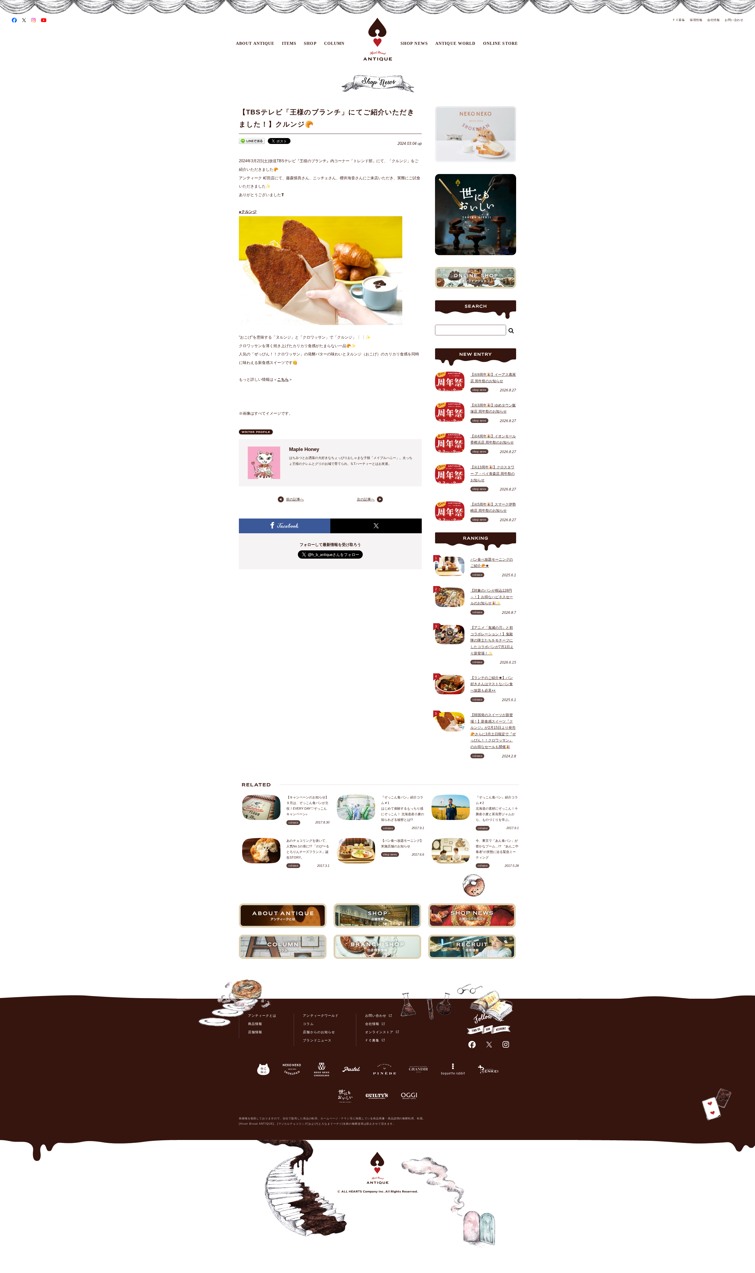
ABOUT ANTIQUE (255, 43)
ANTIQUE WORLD (455, 43)
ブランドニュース (317, 1040)
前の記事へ (295, 499)
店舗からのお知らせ (319, 1032)
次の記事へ (366, 499)
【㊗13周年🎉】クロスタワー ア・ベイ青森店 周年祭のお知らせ (492, 473)
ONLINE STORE (500, 43)
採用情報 (696, 20)
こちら (283, 379)
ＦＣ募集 (678, 20)
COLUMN (334, 43)
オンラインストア (379, 1032)
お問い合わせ (734, 20)
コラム (308, 1024)
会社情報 (713, 20)
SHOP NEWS (414, 43)
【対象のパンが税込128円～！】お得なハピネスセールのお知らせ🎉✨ (491, 596)
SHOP (310, 43)
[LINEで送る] (252, 142)
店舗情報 (255, 1032)
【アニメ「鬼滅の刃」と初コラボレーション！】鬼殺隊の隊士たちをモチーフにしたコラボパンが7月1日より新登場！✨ (491, 640)
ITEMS (289, 43)
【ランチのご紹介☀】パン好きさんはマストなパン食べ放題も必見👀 (491, 684)
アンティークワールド (321, 1015)
